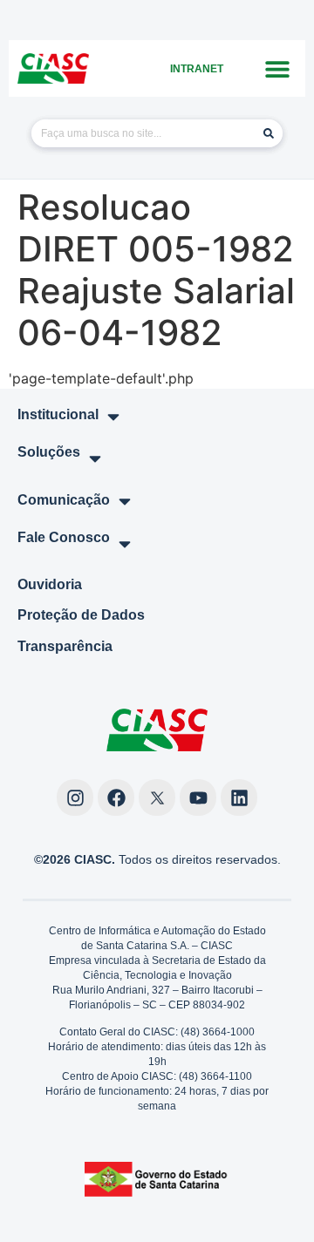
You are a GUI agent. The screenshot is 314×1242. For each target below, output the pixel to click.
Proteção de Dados (81, 614)
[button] (277, 68)
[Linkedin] (239, 797)
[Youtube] (198, 797)
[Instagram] (75, 797)
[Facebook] (116, 797)
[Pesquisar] (269, 133)
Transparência (65, 646)
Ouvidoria (49, 584)
